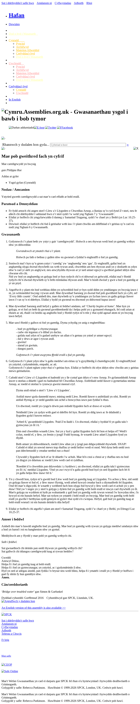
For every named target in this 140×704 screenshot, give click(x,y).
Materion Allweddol (27, 50)
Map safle (6, 656)
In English (15, 99)
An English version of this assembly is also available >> (33, 607)
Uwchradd (16, 63)
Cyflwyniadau (63, 3)
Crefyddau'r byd (25, 53)
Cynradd (17, 40)
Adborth (78, 3)
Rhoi (89, 3)
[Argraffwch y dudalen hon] (18, 601)
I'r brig (5, 639)
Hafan (16, 15)
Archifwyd (22, 46)
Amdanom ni (44, 3)
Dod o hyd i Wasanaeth (23, 33)
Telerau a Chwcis (11, 633)
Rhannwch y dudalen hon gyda (24, 144)
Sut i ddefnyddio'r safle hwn (17, 3)
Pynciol (20, 43)
